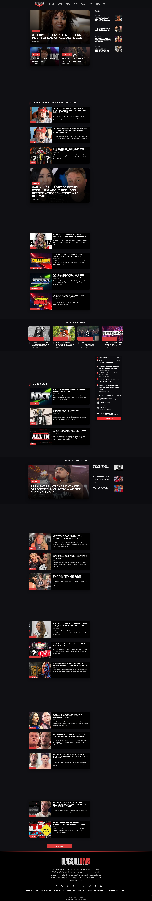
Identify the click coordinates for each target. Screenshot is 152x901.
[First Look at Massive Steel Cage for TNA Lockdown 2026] (113, 333)
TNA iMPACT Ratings (35, 308)
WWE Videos (67, 54)
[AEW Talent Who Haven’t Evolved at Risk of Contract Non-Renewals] (118, 49)
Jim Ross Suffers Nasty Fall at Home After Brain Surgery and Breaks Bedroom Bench (70, 130)
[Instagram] (62, 886)
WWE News (33, 142)
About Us (71, 890)
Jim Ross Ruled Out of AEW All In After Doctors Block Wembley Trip (44, 60)
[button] (104, 4)
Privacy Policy (112, 890)
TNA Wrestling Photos (36, 338)
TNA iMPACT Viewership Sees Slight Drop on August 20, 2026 (69, 296)
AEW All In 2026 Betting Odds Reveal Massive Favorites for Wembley (69, 431)
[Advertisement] (59, 216)
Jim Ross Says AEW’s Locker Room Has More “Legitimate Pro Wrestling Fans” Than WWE (70, 110)
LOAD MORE (59, 846)
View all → (119, 357)
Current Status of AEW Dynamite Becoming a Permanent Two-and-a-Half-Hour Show (103, 19)
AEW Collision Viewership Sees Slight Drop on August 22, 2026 (67, 255)
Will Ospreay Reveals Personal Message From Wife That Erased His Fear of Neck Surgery (69, 804)
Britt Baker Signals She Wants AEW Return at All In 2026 (103, 40)
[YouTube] (73, 886)
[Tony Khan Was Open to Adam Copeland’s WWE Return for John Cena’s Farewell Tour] (118, 29)
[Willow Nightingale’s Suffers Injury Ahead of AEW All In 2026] (60, 27)
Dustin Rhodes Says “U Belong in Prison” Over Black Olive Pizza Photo (70, 664)
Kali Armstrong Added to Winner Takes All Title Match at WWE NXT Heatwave (101, 478)
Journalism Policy (95, 890)
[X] (56, 886)
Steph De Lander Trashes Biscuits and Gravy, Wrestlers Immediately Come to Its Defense (109, 387)
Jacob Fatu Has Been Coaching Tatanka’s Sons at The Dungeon (67, 576)
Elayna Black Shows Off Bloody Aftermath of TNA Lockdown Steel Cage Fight (41, 344)
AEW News (36, 31)
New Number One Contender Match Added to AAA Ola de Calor (69, 150)
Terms (123, 890)
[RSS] (101, 886)
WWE (60, 4)
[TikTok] (95, 886)
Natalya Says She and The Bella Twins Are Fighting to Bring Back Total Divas (70, 625)
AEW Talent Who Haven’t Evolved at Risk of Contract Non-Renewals (103, 50)
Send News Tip (32, 890)
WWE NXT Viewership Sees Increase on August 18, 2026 (69, 390)
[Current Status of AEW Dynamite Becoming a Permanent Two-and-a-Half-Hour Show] (118, 18)
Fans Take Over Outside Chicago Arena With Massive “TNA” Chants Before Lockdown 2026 (89, 344)
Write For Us (46, 890)
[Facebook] (51, 886)
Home (51, 4)
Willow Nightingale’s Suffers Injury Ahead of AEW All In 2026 (57, 36)
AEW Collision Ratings (36, 268)
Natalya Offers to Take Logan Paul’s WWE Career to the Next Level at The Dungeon (70, 556)
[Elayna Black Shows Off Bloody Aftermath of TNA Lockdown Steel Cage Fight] (39, 333)
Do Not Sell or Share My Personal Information (76, 899)
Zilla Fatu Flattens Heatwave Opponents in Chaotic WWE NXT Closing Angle (56, 489)
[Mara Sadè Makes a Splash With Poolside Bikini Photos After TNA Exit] (64, 333)
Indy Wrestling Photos (60, 338)
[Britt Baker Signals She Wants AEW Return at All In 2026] (118, 39)
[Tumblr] (79, 886)
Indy (98, 4)
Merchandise (59, 890)
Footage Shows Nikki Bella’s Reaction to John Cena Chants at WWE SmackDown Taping (101, 487)
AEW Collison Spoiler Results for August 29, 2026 (69, 644)
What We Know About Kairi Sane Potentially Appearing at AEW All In (69, 235)
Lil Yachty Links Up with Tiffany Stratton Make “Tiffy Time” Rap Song (72, 60)
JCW (90, 4)
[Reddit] (90, 886)
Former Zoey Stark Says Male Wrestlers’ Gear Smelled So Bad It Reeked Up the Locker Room (69, 536)
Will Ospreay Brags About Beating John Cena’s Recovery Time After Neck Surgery (70, 756)
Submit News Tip (108, 418)
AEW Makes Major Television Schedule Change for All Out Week (69, 823)
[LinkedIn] (84, 886)
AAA (83, 4)
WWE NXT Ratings (34, 403)
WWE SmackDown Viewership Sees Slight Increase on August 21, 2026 (69, 276)
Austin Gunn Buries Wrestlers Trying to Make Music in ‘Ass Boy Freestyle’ (101, 466)
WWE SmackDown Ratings (36, 288)
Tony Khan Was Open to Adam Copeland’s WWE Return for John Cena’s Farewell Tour (103, 30)
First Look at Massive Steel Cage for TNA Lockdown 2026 (114, 344)
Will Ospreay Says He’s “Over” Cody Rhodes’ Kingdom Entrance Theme (69, 735)
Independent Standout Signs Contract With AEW (66, 411)
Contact (81, 890)
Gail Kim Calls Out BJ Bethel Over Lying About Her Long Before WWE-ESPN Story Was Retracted (55, 192)
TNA (75, 4)
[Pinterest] (68, 886)
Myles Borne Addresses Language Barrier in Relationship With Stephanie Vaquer (68, 716)
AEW (68, 4)
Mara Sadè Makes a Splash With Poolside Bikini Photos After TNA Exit (65, 344)
